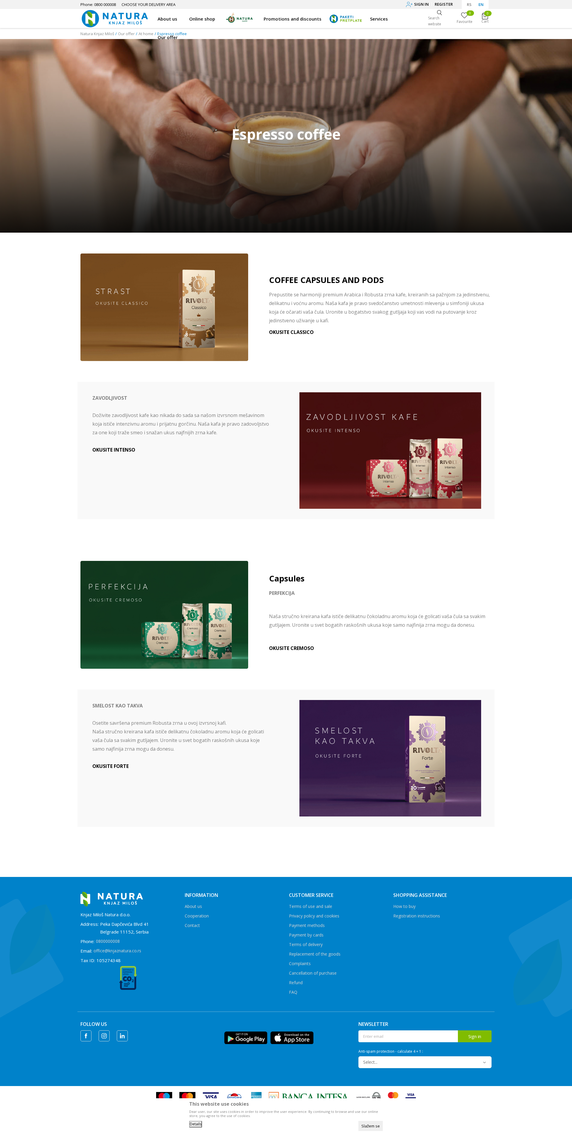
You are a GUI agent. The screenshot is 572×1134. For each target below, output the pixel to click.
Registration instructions (416, 916)
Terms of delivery (306, 944)
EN (481, 4)
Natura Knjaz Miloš (97, 33)
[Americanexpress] (256, 1096)
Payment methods (307, 925)
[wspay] (368, 1096)
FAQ (293, 992)
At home (146, 33)
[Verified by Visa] (410, 1096)
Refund (296, 982)
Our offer (126, 33)
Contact (192, 925)
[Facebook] (86, 1036)
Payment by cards (306, 935)
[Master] (187, 1096)
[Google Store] (245, 1037)
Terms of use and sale (310, 906)
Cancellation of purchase (313, 973)
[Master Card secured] (393, 1096)
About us (193, 906)
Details (195, 1124)
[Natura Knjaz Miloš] (114, 18)
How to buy (404, 906)
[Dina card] (234, 1096)
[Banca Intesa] (309, 1096)
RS (469, 4)
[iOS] (291, 1037)
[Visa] (211, 1096)
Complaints (300, 963)
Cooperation (197, 916)
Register (444, 4)
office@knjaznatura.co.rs (117, 950)
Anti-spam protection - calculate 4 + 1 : (390, 1051)
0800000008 (108, 941)
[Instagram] (104, 1036)
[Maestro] (164, 1096)
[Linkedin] (122, 1036)
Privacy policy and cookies (314, 916)
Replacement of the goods (315, 954)
